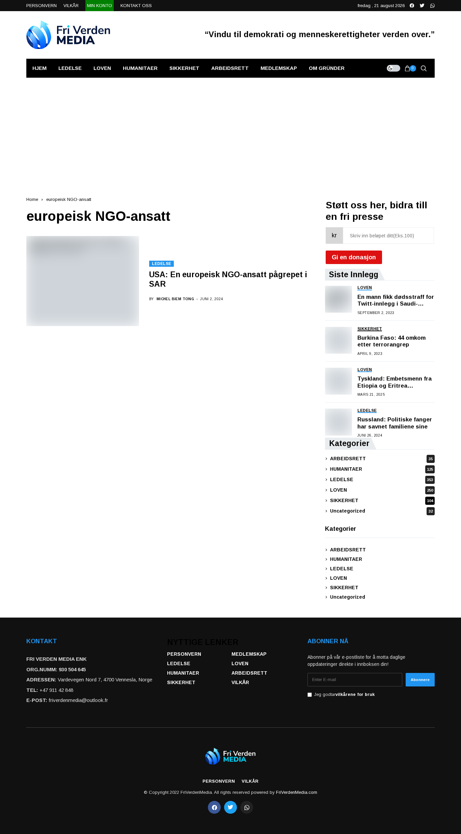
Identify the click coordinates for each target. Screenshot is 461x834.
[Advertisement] (230, 128)
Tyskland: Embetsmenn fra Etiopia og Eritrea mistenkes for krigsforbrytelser (394, 382)
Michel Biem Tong (175, 299)
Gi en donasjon (354, 257)
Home (32, 199)
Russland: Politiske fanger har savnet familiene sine (394, 422)
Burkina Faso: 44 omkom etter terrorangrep (391, 341)
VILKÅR (240, 682)
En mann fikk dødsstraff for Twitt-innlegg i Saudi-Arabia (395, 301)
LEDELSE (161, 263)
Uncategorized (381, 511)
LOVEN (381, 490)
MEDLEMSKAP (249, 654)
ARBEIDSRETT (381, 458)
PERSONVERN (184, 654)
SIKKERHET (381, 500)
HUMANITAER (381, 469)
